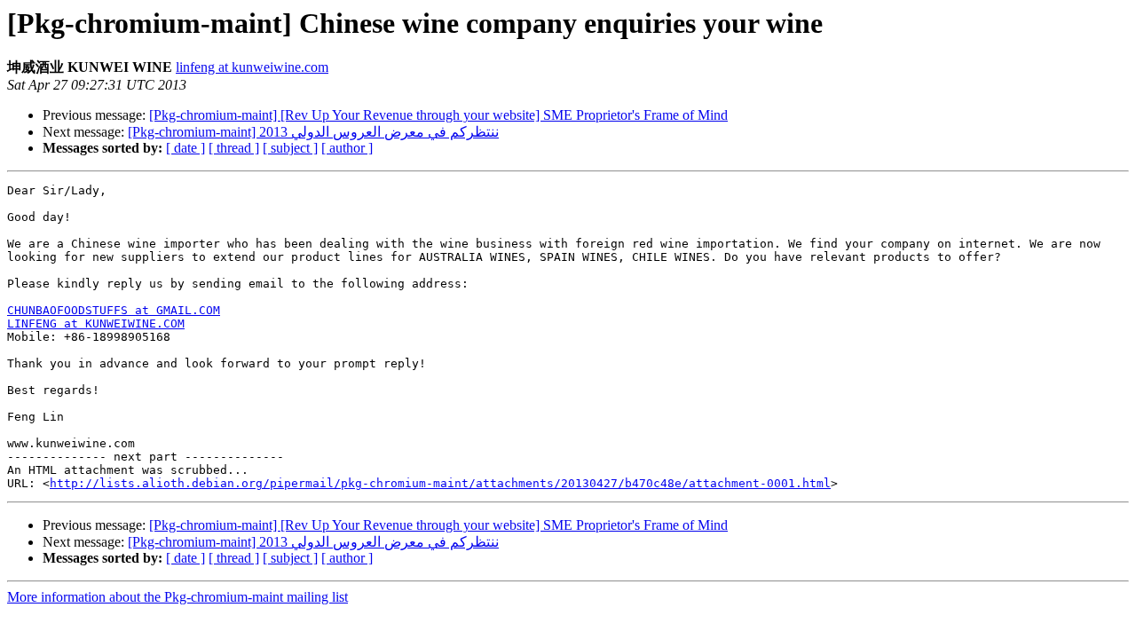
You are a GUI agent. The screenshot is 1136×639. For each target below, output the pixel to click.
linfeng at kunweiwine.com (252, 67)
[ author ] (347, 147)
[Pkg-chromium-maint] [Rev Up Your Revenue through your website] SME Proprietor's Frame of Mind (438, 114)
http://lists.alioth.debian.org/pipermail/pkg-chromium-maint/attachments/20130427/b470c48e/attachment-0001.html (440, 483)
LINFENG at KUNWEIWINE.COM (96, 323)
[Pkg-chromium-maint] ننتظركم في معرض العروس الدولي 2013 (313, 131)
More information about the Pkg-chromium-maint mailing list (177, 596)
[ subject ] (290, 147)
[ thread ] (234, 147)
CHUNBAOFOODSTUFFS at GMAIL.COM (113, 310)
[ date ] (185, 147)
